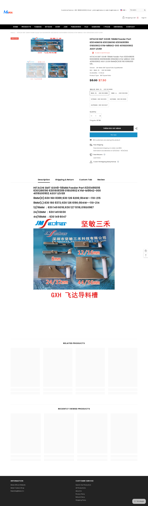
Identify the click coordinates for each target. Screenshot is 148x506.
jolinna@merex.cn (99, 10)
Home (13, 33)
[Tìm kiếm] (137, 10)
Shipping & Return (64, 179)
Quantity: (93, 112)
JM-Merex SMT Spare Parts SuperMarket (109, 68)
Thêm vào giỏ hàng (112, 128)
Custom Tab (85, 179)
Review (101, 179)
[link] (25, 389)
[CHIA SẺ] (135, 128)
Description (44, 179)
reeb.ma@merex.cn (112, 10)
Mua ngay (113, 135)
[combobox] (136, 10)
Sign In (144, 18)
